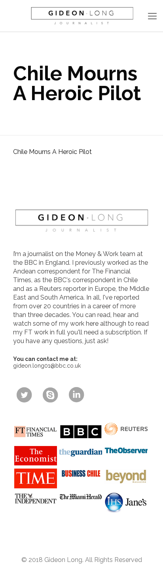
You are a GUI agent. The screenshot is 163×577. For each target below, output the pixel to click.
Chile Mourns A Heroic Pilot (52, 152)
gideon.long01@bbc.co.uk (47, 366)
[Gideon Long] (81, 16)
